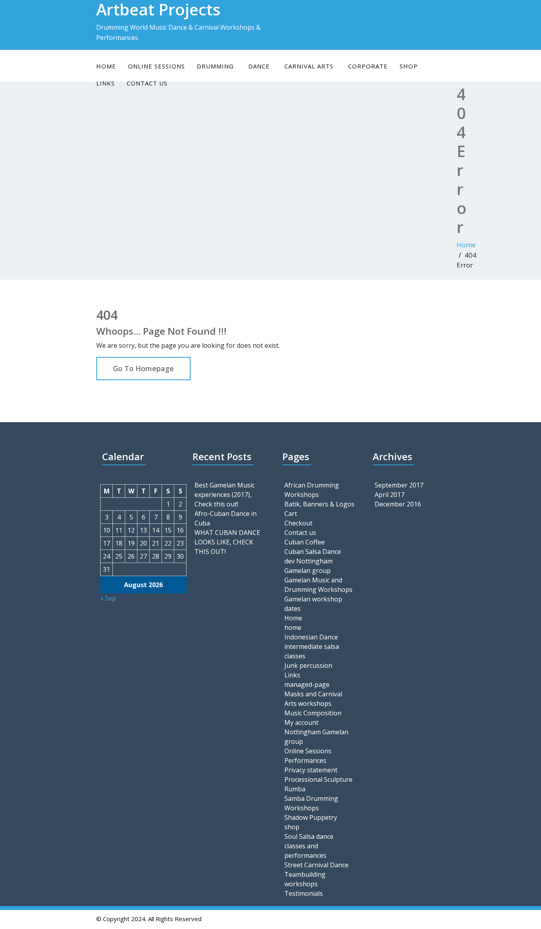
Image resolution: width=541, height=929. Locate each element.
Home (106, 66)
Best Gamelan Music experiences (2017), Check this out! (224, 494)
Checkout (298, 523)
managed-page (307, 684)
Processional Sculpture (318, 779)
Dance (259, 66)
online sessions (156, 66)
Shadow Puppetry (310, 817)
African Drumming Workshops (311, 490)
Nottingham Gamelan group (316, 737)
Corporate (368, 66)
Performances (305, 760)
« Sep (108, 598)
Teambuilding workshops (305, 879)
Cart (290, 513)
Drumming (215, 66)
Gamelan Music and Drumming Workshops (318, 585)
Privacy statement (310, 770)
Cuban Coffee (304, 542)
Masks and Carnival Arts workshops (313, 699)
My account (301, 722)
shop (409, 66)
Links (292, 675)
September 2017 (399, 485)
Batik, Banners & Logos (319, 504)
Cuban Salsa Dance (312, 551)
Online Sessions (307, 751)
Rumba (294, 789)
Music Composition (312, 713)
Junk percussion (308, 665)
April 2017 (389, 494)
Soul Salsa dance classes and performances (308, 846)
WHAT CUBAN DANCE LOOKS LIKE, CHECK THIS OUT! (227, 542)
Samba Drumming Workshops (311, 803)
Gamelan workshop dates (313, 604)
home (292, 627)
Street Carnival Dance (316, 865)
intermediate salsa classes (311, 651)
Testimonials (303, 893)
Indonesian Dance (311, 637)
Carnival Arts (308, 66)
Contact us (300, 532)
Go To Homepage (143, 368)
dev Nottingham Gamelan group (308, 566)
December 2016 (398, 504)
